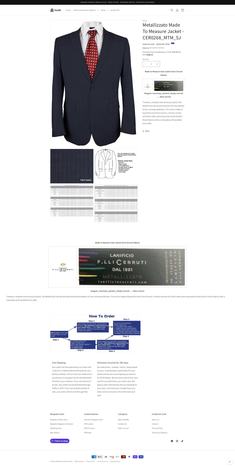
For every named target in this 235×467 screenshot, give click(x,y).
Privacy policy (90, 461)
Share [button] (147, 131)
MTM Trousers (89, 428)
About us (155, 420)
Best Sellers (54, 433)
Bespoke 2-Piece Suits (58, 420)
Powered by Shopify (66, 461)
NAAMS (57, 461)
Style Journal (123, 428)
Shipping (146, 48)
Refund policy (79, 461)
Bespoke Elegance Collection (61, 424)
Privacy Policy (157, 428)
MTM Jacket (88, 424)
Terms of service (102, 461)
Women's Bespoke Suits (93, 420)
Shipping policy (115, 461)
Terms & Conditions (159, 433)
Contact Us (122, 424)
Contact (155, 424)
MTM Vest (87, 433)
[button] (85, 10)
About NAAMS (123, 420)
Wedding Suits (55, 428)
